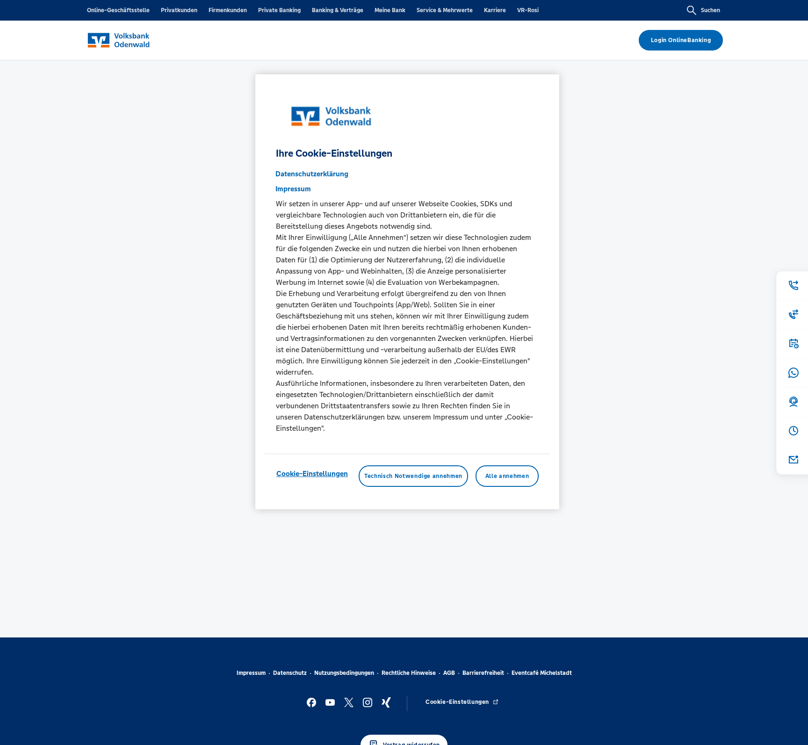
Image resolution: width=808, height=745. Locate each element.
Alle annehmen (507, 476)
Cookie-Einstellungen (312, 474)
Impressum (251, 673)
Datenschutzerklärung (311, 174)
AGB (449, 673)
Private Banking (279, 10)
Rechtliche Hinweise (409, 673)
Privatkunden (179, 10)
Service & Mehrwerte (445, 10)
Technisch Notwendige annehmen (413, 476)
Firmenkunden (228, 10)
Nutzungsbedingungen (344, 673)
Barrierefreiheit (483, 673)
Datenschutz (290, 673)
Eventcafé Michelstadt (542, 673)
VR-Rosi (528, 10)
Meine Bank (390, 10)
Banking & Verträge (337, 10)
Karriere (495, 10)
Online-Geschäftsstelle (118, 10)
